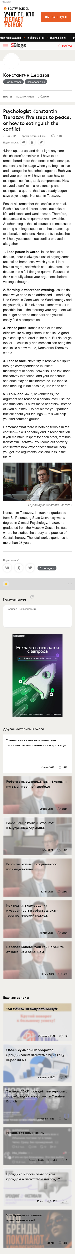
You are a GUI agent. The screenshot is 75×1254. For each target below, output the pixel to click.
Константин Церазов (26, 75)
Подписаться (13, 82)
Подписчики (25, 96)
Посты (7, 96)
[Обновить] (32, 597)
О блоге (43, 96)
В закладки (47, 568)
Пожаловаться (36, 82)
